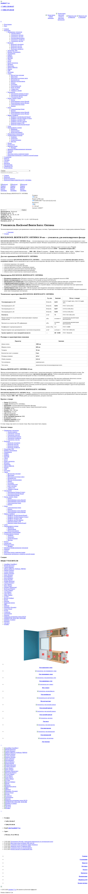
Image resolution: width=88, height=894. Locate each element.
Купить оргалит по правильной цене (21, 849)
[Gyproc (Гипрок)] (9, 755)
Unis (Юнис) (7, 592)
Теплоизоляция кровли (17, 38)
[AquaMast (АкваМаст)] (11, 748)
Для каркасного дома (45, 667)
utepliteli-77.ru (12, 889)
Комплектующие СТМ (17, 123)
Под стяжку (45, 687)
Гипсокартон (11, 92)
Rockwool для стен (16, 46)
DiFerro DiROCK (13, 67)
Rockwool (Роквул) (9, 178)
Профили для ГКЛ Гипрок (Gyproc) (21, 118)
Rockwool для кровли (17, 44)
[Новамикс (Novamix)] (11, 791)
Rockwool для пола (16, 47)
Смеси (9, 73)
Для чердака (46, 741)
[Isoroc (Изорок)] (9, 758)
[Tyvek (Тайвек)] (9, 774)
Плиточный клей (16, 86)
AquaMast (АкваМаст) (10, 564)
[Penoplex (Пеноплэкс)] (11, 771)
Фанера (10, 69)
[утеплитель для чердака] (45, 738)
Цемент (13, 83)
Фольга (10, 143)
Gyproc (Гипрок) (9, 572)
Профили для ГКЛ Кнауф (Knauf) (21, 117)
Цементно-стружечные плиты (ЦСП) (15, 616)
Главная (6, 175)
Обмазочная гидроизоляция (16, 134)
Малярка (13, 147)
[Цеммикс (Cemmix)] (10, 803)
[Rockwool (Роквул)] (10, 772)
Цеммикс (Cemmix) (9, 619)
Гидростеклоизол (16, 140)
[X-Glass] (7, 780)
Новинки (10, 151)
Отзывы (6, 233)
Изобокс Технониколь (14, 52)
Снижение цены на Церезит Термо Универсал (24, 844)
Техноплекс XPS (12, 50)
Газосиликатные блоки (17, 104)
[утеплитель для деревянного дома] (45, 671)
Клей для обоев (15, 87)
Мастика (13, 141)
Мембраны (14, 129)
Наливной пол (15, 80)
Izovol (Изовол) (8, 578)
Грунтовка (14, 84)
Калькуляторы (82, 883)
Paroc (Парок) (8, 585)
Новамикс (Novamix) (10, 607)
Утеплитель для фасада (17, 39)
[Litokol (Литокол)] (10, 766)
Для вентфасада (46, 694)
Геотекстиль (11, 144)
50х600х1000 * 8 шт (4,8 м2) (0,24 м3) (45, 200)
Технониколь (11, 53)
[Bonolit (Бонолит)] (10, 749)
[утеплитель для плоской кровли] (46, 704)
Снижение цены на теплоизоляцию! (21, 847)
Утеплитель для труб (17, 36)
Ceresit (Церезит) (9, 567)
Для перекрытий (45, 735)
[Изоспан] (7, 785)
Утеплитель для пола (17, 35)
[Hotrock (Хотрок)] (9, 757)
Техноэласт (14, 138)
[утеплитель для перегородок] (46, 724)
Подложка (11, 72)
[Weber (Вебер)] (9, 779)
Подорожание (83, 876)
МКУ (5, 604)
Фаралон (6, 615)
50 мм (35, 197)
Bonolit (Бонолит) (9, 565)
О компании (83, 859)
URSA (9, 59)
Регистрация (8, 24)
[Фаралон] (7, 799)
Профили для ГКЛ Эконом (19, 121)
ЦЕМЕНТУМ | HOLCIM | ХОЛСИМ (15, 618)
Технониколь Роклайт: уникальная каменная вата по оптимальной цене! (32, 841)
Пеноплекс (11, 66)
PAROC (10, 55)
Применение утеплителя (15, 32)
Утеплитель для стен (17, 41)
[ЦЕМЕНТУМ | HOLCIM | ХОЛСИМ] (15, 802)
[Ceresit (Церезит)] (9, 751)
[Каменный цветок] (10, 786)
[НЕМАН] (7, 789)
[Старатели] (8, 795)
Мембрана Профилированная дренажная (19, 149)
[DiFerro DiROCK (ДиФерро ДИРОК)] (15, 752)
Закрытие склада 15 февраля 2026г (21, 846)
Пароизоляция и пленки (15, 127)
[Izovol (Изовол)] (9, 762)
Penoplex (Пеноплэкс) (10, 587)
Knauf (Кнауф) (8, 579)
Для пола (46, 721)
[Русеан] (7, 794)
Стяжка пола (14, 89)
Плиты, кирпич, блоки (14, 98)
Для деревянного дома (46, 674)
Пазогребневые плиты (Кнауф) (20, 101)
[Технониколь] (8, 797)
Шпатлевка (14, 76)
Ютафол (6, 624)
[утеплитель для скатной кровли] (46, 711)
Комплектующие (12, 146)
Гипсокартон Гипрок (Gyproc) (20, 93)
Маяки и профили (13, 115)
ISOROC (10, 56)
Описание (10, 232)
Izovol (9, 61)
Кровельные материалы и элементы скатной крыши (23, 155)
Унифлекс (14, 137)
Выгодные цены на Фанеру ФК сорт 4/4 (22, 843)
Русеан (6, 610)
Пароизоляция (15, 130)
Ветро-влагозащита (16, 132)
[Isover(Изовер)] (9, 760)
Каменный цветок (9, 602)
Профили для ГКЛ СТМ (18, 120)
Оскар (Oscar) (8, 609)
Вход (5, 26)
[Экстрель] (7, 806)
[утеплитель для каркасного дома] (45, 664)
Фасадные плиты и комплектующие (18, 154)
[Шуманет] (7, 805)
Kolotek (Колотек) (9, 581)
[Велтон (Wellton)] (9, 782)
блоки (9, 107)
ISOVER (10, 58)
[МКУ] (6, 788)
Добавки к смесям (16, 90)
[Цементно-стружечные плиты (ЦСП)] (15, 800)
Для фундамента (16, 33)
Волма (6, 599)
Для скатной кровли (45, 714)
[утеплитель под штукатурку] (46, 698)
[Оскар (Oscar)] (8, 792)
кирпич (10, 152)
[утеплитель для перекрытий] (46, 731)
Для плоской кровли (45, 708)
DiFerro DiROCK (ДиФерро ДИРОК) (15, 569)
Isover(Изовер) (8, 576)
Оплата (85, 869)
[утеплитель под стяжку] (45, 684)
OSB (9, 70)
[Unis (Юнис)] (8, 775)
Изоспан (6, 601)
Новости (84, 863)
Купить (24, 210)
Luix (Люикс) (8, 584)
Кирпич (13, 106)
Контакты (84, 873)
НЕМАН (6, 606)
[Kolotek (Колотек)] (10, 765)
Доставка (84, 866)
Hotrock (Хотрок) (9, 573)
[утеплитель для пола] (45, 718)
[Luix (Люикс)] (8, 768)
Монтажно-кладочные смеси (19, 78)
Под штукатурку (46, 701)
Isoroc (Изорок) (8, 575)
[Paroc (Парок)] (8, 769)
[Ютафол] (7, 808)
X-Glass (6, 596)
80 (34, 204)
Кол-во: (3, 210)
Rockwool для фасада (17, 49)
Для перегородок (45, 728)
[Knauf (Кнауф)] (9, 763)
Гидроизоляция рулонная (15, 135)
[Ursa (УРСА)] (8, 777)
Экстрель (7, 623)
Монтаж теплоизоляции (18, 81)
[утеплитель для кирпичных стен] (46, 677)
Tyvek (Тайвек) (8, 590)
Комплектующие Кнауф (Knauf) (20, 124)
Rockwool (10, 42)
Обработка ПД (82, 879)
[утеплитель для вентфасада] (45, 691)
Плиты (13, 100)
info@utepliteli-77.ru (14, 828)
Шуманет (10, 64)
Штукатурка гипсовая (17, 75)
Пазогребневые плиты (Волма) (20, 103)
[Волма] (6, 783)
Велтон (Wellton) (9, 598)
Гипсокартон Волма (17, 97)
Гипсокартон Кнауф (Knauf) (19, 95)
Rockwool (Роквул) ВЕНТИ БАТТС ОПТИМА (17, 180)
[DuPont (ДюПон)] (9, 754)
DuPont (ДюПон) (9, 570)
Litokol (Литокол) (9, 582)
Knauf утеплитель (13, 63)
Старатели (7, 612)
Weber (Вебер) (8, 595)
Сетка (9, 126)
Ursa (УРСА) (8, 593)
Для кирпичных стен (45, 681)
